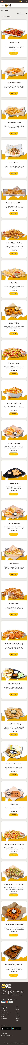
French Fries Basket (14, 123)
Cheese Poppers (14, 483)
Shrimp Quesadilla (14, 443)
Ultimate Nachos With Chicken (14, 884)
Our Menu (18, 1014)
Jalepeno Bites (14, 323)
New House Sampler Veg (14, 764)
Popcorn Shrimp (14, 603)
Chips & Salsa (14, 283)
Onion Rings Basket (14, 82)
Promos (17, 1018)
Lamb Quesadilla (14, 563)
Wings (17, 1011)
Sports (17, 1013)
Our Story (4, 1010)
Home (17, 1009)
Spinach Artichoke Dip (14, 724)
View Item (13, 53)
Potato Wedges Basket (14, 243)
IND (4, 1)
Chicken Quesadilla (14, 523)
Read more (19, 995)
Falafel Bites (14, 804)
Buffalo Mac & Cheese (14, 403)
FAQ (3, 1016)
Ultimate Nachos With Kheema (14, 844)
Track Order (18, 1016)
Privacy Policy (5, 1014)
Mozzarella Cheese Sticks (14, 203)
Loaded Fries (14, 163)
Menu (5, 10)
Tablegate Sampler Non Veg (14, 644)
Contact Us (4, 1018)
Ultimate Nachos (14, 363)
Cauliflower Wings (14, 42)
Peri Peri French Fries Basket (14, 924)
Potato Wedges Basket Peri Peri (14, 965)
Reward (17, 1020)
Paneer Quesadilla (14, 684)
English (23, 1)
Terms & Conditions (6, 1012)
